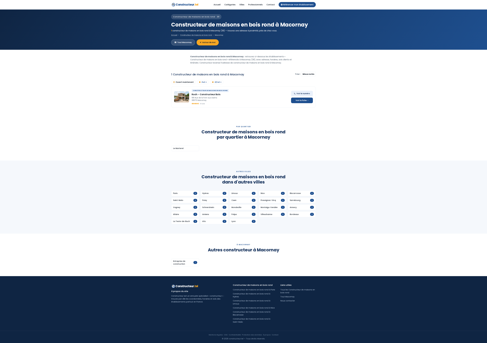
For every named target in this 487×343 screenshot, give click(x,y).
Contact (270, 4)
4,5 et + (218, 82)
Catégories (230, 4)
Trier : (298, 74)
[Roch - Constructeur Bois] (181, 97)
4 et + (204, 82)
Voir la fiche (301, 100)
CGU (226, 335)
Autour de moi (208, 42)
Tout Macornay (184, 42)
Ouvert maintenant (185, 82)
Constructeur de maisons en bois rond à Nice (254, 308)
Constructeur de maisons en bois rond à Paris (254, 289)
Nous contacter (287, 300)
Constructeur (187, 5)
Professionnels (255, 4)
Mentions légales (216, 335)
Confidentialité (235, 335)
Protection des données (252, 335)
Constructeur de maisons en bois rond (196, 35)
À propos (267, 335)
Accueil (217, 4)
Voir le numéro (303, 93)
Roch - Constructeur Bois (206, 94)
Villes (241, 4)
